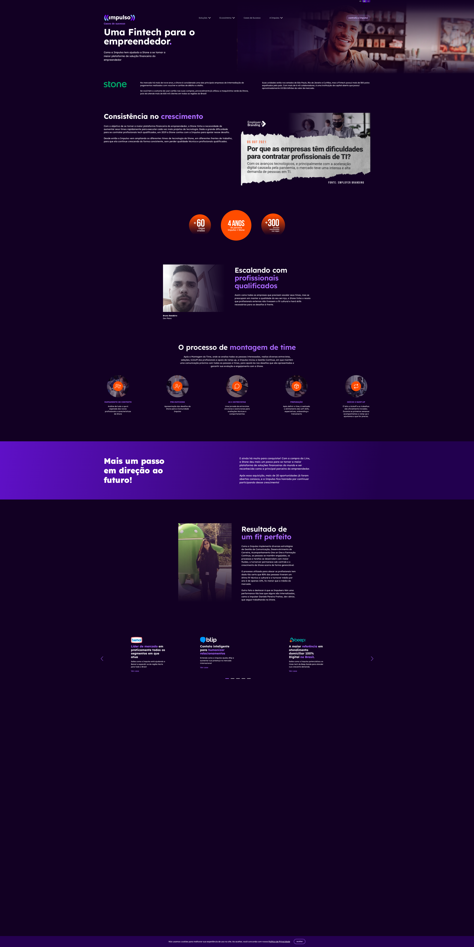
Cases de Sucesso (252, 18)
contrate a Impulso (358, 18)
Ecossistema (225, 18)
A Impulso (274, 18)
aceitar (299, 941)
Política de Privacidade (279, 941)
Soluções (203, 18)
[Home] (119, 18)
